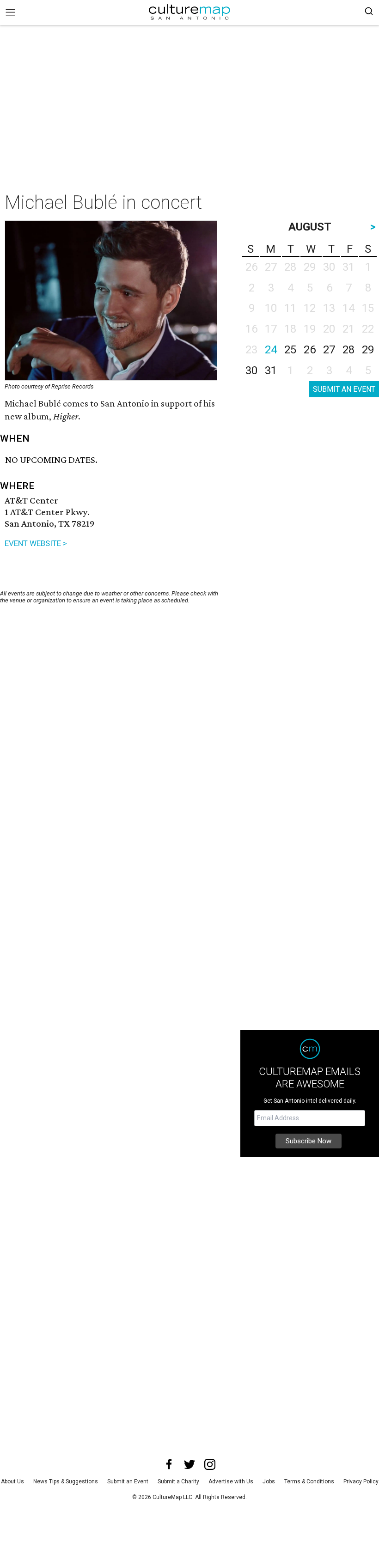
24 (271, 349)
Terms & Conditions (309, 1481)
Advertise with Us (230, 1481)
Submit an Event (127, 1481)
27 (329, 349)
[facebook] (169, 1464)
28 (348, 349)
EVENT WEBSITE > (36, 543)
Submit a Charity (178, 1481)
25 (290, 349)
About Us (12, 1481)
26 (310, 349)
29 (368, 349)
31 (271, 370)
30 (251, 370)
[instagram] (209, 1464)
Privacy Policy (361, 1481)
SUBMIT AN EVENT (344, 389)
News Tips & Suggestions (65, 1481)
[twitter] (189, 1464)
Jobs (269, 1481)
